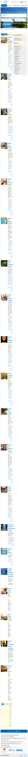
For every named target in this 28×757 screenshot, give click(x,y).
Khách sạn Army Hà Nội (9, 592)
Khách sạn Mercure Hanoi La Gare (10, 448)
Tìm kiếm (7, 24)
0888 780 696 (6, 755)
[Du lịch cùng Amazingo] (4, 2)
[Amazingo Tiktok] (20, 731)
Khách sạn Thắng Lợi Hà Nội (10, 412)
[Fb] (25, 755)
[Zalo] (22, 755)
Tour (10, 5)
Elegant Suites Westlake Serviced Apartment (11, 572)
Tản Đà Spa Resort (10, 550)
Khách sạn (4, 5)
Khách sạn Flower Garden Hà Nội (10, 298)
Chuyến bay (16, 5)
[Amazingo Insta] (18, 731)
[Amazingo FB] (16, 731)
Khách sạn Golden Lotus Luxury (10, 147)
